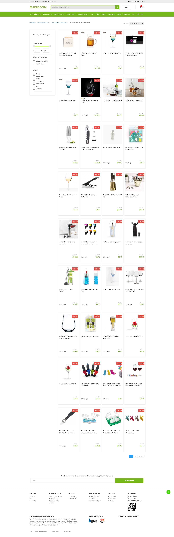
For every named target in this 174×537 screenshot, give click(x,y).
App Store (133, 498)
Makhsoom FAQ (53, 501)
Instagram (113, 498)
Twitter (112, 501)
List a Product (73, 498)
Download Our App (138, 1)
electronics (62, 523)
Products (32, 22)
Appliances (111, 14)
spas (31, 521)
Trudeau (39, 89)
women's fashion (53, 523)
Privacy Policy (55, 531)
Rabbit (38, 74)
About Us (32, 496)
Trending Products (82, 14)
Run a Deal (72, 496)
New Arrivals (70, 14)
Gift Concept (40, 84)
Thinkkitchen (40, 81)
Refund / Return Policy (55, 496)
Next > (141, 456)
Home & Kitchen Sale (43, 22)
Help (129, 1)
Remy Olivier (40, 76)
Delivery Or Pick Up (42, 61)
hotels (34, 521)
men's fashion (44, 523)
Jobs (31, 498)
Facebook (113, 496)
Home (119, 14)
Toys (91, 14)
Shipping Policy (53, 498)
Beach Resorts (59, 14)
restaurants (72, 519)
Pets (133, 14)
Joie (37, 86)
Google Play (133, 496)
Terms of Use (67, 531)
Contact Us (33, 501)
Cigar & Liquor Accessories (59, 22)
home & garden (69, 523)
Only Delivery (40, 64)
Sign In (127, 7)
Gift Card (140, 14)
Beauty (103, 14)
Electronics (126, 14)
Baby (97, 14)
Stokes (38, 79)
